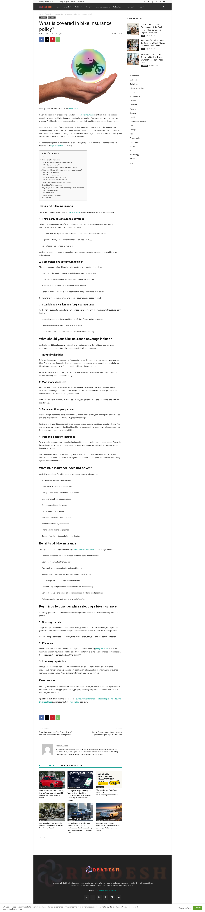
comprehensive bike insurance (85, 549)
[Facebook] (148, 1)
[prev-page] (40, 837)
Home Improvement (102, 7)
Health (132, 117)
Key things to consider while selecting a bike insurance (63, 188)
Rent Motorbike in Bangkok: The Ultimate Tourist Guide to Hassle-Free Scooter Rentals (51, 825)
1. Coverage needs (51, 190)
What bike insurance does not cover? (56, 182)
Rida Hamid (73, 109)
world (132, 163)
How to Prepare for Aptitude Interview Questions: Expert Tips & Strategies (107, 733)
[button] (163, 7)
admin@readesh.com (107, 890)
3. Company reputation (54, 195)
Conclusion (46, 198)
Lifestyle (67, 7)
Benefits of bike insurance (52, 185)
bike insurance (87, 115)
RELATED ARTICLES (48, 765)
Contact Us (80, 1)
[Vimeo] (160, 1)
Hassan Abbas (45, 34)
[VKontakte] (164, 1)
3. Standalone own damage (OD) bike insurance (62, 167)
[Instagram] (152, 1)
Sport (88, 7)
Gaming (133, 113)
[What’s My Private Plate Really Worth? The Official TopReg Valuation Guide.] (109, 779)
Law (143, 35)
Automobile (59, 14)
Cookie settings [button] (184, 908)
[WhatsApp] (58, 39)
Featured (133, 105)
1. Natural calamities (52, 172)
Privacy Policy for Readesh (67, 1)
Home (58, 7)
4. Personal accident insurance (56, 180)
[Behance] (144, 1)
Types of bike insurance (51, 160)
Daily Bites (134, 84)
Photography (135, 138)
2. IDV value (50, 193)
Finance (133, 109)
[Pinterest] (52, 39)
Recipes (133, 146)
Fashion (77, 7)
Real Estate (134, 142)
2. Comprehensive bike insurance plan (58, 165)
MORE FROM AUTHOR (71, 765)
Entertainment (136, 96)
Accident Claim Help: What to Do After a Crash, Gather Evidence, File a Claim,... (153, 43)
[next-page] (44, 837)
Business (129, 7)
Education (134, 92)
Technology (117, 7)
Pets (131, 134)
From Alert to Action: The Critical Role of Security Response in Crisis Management (55, 733)
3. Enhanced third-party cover (56, 177)
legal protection (56, 146)
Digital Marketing (137, 88)
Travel (132, 159)
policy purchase (101, 648)
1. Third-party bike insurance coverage (58, 162)
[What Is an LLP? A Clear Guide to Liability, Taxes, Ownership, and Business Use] (133, 59)
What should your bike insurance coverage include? (62, 170)
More (140, 7)
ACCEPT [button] (198, 908)
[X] (156, 1)
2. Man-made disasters (54, 175)
